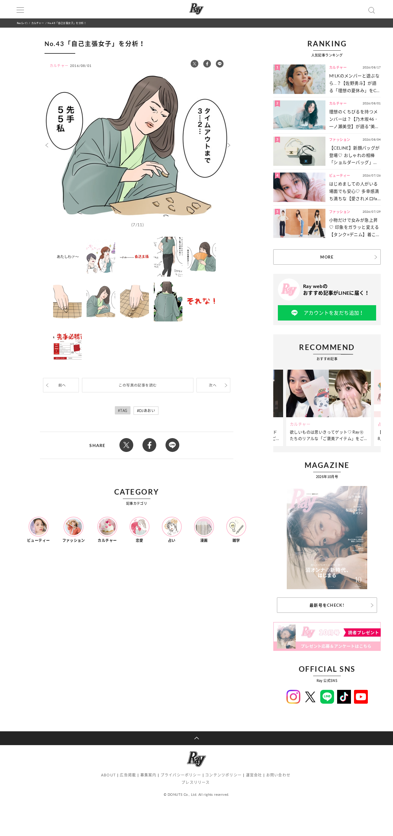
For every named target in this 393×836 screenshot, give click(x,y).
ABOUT (108, 775)
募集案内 (148, 775)
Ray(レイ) (22, 23)
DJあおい (147, 410)
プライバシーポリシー (181, 775)
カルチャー (37, 23)
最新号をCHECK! (326, 605)
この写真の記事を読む (138, 385)
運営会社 (254, 775)
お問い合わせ (278, 775)
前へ (62, 385)
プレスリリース (195, 782)
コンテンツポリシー (223, 775)
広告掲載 (128, 775)
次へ (212, 385)
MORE (326, 257)
